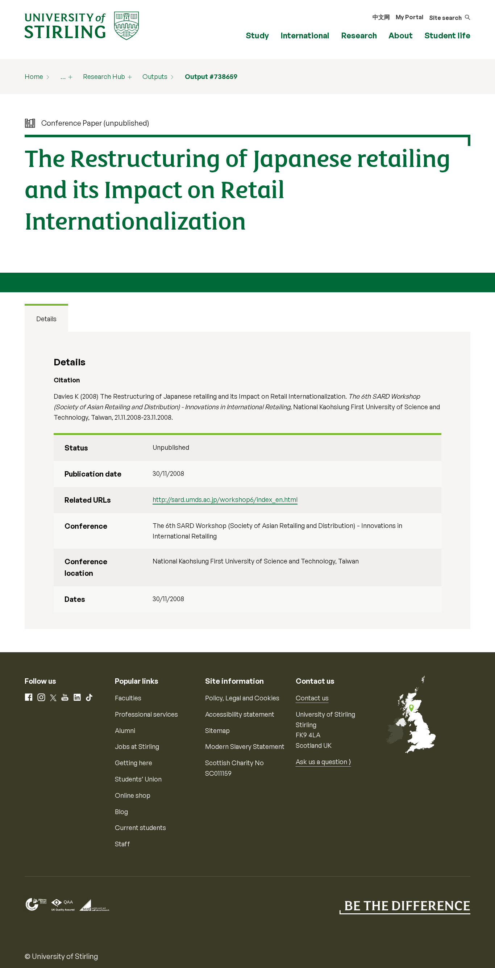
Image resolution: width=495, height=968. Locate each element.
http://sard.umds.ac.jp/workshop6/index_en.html (225, 499)
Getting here (133, 763)
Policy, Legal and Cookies (242, 698)
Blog (121, 812)
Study (257, 35)
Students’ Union (138, 779)
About (400, 35)
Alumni (125, 730)
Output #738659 (211, 76)
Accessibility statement (239, 714)
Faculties (128, 698)
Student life (447, 35)
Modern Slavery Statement (244, 746)
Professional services (146, 714)
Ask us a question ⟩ (323, 762)
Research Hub (104, 76)
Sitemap (217, 730)
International (304, 35)
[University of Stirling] (82, 25)
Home (34, 76)
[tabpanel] (247, 480)
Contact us (312, 698)
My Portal (409, 17)
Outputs (154, 76)
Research (359, 35)
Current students (140, 827)
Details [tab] (46, 319)
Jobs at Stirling (137, 746)
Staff (122, 844)
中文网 (381, 17)
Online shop (132, 795)
